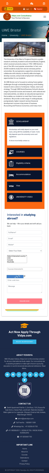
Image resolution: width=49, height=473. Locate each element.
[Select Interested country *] (17, 256)
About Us (24, 452)
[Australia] (17, 262)
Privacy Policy (24, 464)
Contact (24, 461)
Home (4, 35)
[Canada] (17, 260)
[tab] (24, 121)
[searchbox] (25, 269)
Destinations (24, 458)
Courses (24, 455)
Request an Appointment (24, 341)
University (14, 35)
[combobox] (24, 269)
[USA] (17, 258)
